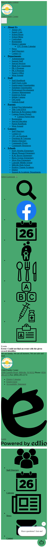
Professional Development (23, 90)
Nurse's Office (18, 73)
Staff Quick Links (19, 83)
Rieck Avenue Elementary (23, 158)
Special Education (19, 121)
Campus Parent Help (26, 116)
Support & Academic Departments (26, 172)
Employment (11, 382)
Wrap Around (17, 75)
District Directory (19, 141)
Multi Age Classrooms (21, 66)
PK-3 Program (18, 68)
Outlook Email (18, 102)
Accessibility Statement (16, 384)
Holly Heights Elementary (23, 151)
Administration (18, 59)
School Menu (17, 37)
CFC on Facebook (19, 136)
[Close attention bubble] (44, 524)
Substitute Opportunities (22, 87)
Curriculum (16, 39)
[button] (12, 27)
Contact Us (16, 53)
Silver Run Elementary (21, 160)
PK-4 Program (18, 70)
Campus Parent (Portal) (21, 114)
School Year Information (22, 107)
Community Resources (21, 145)
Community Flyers (19, 143)
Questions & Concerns (21, 138)
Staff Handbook (18, 80)
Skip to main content (9, 2)
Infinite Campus (18, 97)
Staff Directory (18, 51)
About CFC (17, 30)
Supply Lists (17, 32)
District (15, 170)
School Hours (17, 34)
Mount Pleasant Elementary (23, 153)
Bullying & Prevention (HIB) (24, 112)
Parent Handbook (19, 124)
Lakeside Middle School (22, 162)
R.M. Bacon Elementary (22, 155)
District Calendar (19, 44)
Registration (17, 41)
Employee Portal (19, 95)
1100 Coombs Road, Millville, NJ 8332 (17, 372)
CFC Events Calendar (26, 46)
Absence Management (21, 92)
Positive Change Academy (23, 167)
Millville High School (21, 165)
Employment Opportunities (23, 85)
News (14, 49)
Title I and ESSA (19, 109)
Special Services (18, 63)
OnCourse (16, 99)
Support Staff (17, 61)
